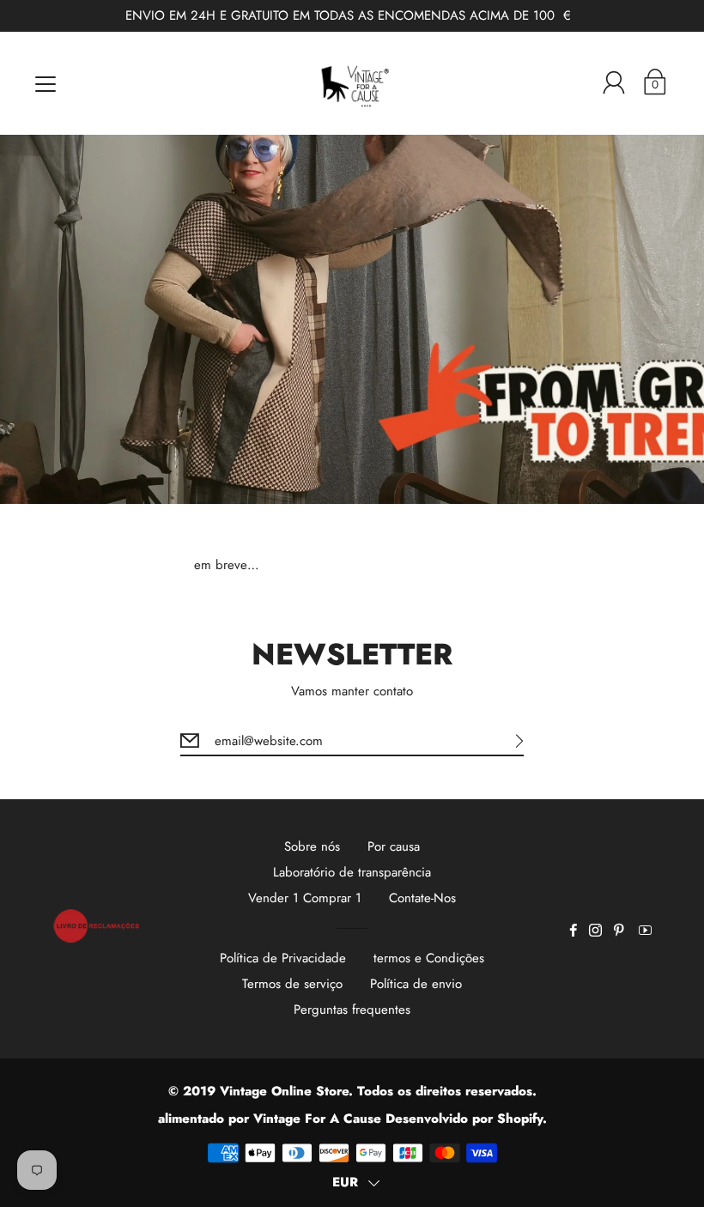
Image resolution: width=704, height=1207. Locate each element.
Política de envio (416, 983)
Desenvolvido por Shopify (464, 1118)
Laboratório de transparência (352, 872)
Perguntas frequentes (352, 1009)
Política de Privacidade (283, 958)
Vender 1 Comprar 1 (304, 898)
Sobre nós (312, 846)
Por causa (393, 846)
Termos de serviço (292, 983)
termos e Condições (428, 958)
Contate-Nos (422, 898)
